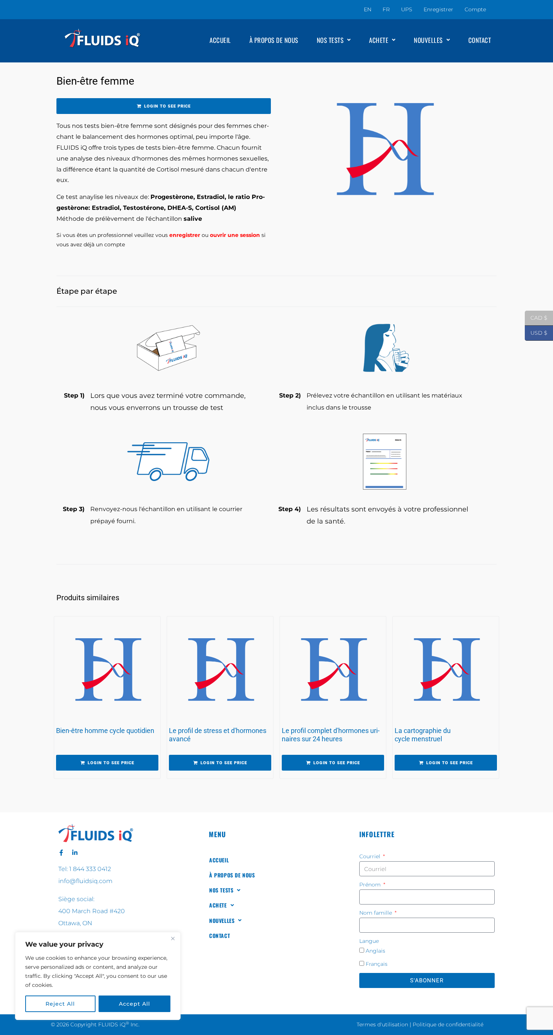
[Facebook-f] (61, 853)
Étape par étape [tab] (86, 291)
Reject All (60, 1003)
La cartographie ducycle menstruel (423, 735)
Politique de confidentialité (448, 1024)
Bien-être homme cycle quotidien (105, 731)
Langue (369, 941)
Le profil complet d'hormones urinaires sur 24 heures (331, 735)
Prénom (370, 884)
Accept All (134, 1003)
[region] (98, 976)
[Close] (172, 938)
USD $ (536, 333)
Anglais (375, 950)
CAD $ (536, 318)
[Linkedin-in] (75, 853)
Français (376, 964)
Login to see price (167, 106)
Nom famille (376, 912)
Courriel (370, 856)
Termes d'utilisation (382, 1024)
